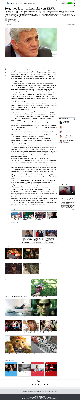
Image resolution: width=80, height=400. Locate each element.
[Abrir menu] (5, 3)
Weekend (32, 389)
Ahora (4, 388)
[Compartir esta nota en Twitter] (6, 72)
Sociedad (33, 3)
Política (25, 3)
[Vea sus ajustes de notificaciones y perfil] (74, 3)
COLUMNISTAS (7, 5)
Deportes (31, 388)
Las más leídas (64, 184)
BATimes (48, 389)
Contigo (31, 391)
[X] (35, 384)
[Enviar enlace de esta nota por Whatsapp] (6, 76)
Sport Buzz (49, 391)
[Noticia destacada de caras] (37, 363)
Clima (28, 388)
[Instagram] (41, 384)
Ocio (34, 388)
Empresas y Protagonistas (51, 388)
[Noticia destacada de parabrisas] (51, 363)
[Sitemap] (47, 384)
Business (45, 388)
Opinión (29, 3)
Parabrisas (40, 389)
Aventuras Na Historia (37, 391)
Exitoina (64, 388)
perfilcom (10, 21)
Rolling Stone (44, 391)
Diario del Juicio (74, 388)
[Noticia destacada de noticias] (11, 363)
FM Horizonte (52, 389)
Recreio (53, 391)
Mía (45, 389)
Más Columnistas (70, 145)
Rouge (44, 389)
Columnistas (63, 119)
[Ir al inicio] (11, 3)
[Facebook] (33, 384)
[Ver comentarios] (74, 6)
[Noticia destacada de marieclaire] (24, 363)
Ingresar (64, 3)
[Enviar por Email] (6, 79)
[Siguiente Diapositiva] (56, 237)
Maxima (56, 391)
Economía (16, 388)
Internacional (24, 388)
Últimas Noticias (19, 3)
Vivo (70, 388)
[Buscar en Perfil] (74, 0)
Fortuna (36, 389)
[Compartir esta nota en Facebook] (6, 69)
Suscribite (70, 3)
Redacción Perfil (12, 19)
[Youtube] (38, 384)
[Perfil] (11, 360)
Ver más (72, 209)
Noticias (58, 388)
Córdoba (37, 388)
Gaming (67, 388)
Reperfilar (41, 388)
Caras (61, 388)
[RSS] (44, 384)
